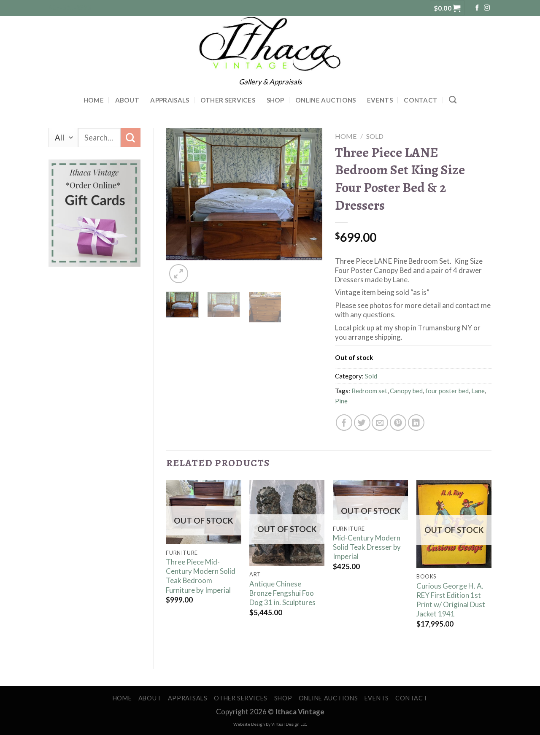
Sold (374, 136)
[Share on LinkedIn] (416, 422)
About (127, 100)
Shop (275, 100)
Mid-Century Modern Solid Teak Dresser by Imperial (367, 547)
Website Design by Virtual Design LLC (270, 724)
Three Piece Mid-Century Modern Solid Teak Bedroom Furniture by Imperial (200, 575)
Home (94, 100)
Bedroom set (369, 391)
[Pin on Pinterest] (398, 422)
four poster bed (447, 391)
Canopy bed (406, 391)
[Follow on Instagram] (487, 8)
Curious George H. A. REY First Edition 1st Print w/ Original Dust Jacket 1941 (450, 599)
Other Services (227, 100)
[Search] (452, 100)
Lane (478, 391)
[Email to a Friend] (380, 422)
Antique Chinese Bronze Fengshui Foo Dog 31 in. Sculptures (282, 593)
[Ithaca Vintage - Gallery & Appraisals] (270, 44)
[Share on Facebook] (344, 422)
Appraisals (169, 100)
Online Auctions (325, 100)
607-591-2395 (70, 7)
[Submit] (130, 137)
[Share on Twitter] (362, 422)
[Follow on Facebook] (477, 8)
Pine (341, 401)
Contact (420, 100)
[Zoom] (179, 274)
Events (380, 100)
